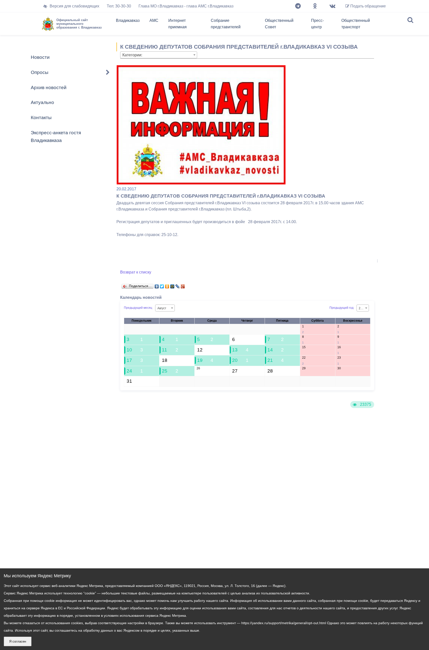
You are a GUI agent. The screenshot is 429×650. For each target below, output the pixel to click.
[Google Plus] (182, 285)
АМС (153, 20)
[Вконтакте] (332, 6)
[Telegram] (298, 6)
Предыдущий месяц (138, 307)
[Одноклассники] (315, 6)
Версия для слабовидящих (74, 6)
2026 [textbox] (362, 308)
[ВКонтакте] (156, 285)
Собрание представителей (226, 23)
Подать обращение (367, 6)
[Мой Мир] (172, 285)
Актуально (42, 102)
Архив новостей (49, 87)
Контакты (41, 117)
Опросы (39, 72)
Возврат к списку (135, 272)
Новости (40, 57)
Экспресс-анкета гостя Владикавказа (56, 136)
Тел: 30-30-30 (119, 6)
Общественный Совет (279, 23)
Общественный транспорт (355, 23)
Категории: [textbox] (132, 55)
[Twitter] (162, 285)
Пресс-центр (317, 23)
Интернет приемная (177, 23)
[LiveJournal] (177, 285)
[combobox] (158, 54)
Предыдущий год (341, 307)
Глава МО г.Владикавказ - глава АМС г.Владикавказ (186, 6)
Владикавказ (128, 20)
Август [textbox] (161, 308)
